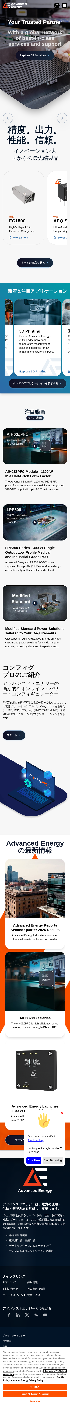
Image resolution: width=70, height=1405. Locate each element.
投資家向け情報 (36, 1288)
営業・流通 (33, 1295)
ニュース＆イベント (14, 1295)
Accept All (35, 1387)
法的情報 (7, 1341)
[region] (35, 1376)
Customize (34, 1401)
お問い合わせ (10, 1288)
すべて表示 (35, 417)
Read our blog (36, 1140)
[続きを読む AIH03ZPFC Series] (35, 981)
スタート (12, 735)
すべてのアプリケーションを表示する (35, 383)
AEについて (10, 1282)
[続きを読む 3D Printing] (37, 312)
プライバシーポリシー (14, 1335)
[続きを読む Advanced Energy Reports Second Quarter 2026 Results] (35, 888)
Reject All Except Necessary (35, 1394)
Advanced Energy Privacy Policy (26, 1380)
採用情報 (32, 1282)
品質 (5, 1346)
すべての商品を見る (33, 262)
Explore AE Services (33, 55)
